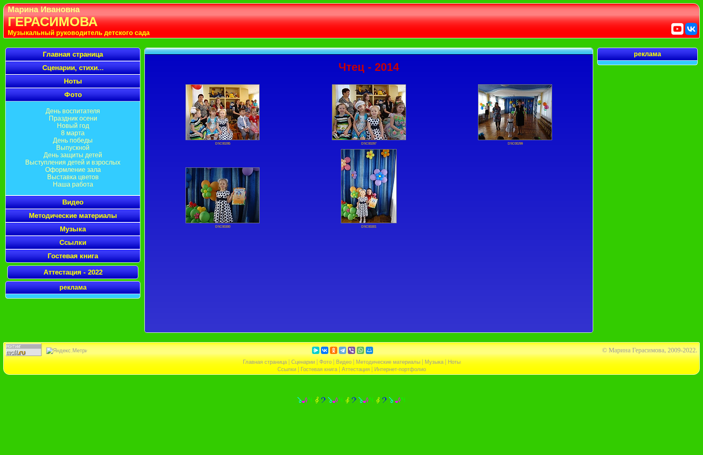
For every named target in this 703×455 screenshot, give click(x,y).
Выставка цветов (73, 177)
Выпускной (73, 147)
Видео (344, 362)
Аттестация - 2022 (73, 272)
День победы (73, 140)
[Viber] (351, 350)
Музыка (73, 229)
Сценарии (303, 362)
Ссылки (72, 242)
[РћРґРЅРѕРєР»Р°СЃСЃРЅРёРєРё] (333, 350)
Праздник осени (73, 118)
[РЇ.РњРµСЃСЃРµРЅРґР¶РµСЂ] (315, 350)
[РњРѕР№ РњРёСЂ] (369, 350)
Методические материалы (73, 215)
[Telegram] (342, 350)
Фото (325, 362)
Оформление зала (73, 169)
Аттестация (356, 369)
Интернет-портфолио (400, 369)
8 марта (73, 133)
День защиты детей (73, 155)
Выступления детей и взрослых (72, 162)
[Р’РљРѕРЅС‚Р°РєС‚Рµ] (324, 350)
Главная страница (73, 54)
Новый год (73, 125)
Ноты (454, 362)
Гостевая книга (73, 256)
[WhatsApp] (360, 350)
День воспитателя (73, 111)
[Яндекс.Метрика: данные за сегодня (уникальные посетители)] (66, 350)
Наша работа (73, 184)
